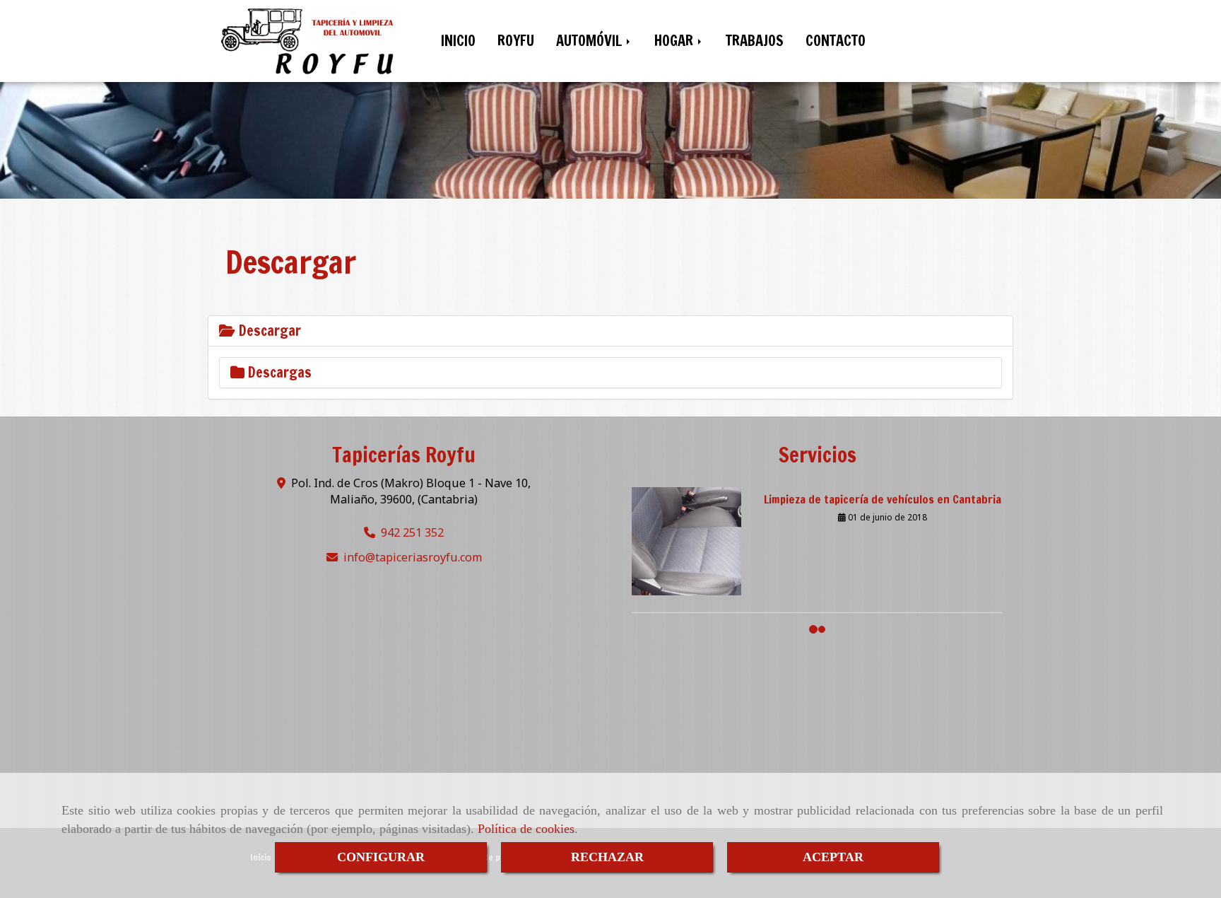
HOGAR (675, 40)
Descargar (268, 330)
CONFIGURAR (381, 857)
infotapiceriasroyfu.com (412, 557)
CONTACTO (836, 40)
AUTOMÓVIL (590, 40)
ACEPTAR (833, 857)
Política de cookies (526, 829)
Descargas (278, 372)
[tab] (610, 331)
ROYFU (515, 40)
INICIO (458, 40)
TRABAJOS (755, 40)
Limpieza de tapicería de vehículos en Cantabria (882, 487)
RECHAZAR (607, 857)
